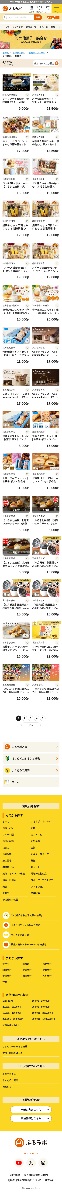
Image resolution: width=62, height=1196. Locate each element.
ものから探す (19, 52)
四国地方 (27, 976)
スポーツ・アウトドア (42, 880)
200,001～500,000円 (13, 1019)
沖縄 (5, 982)
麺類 (33, 860)
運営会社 (50, 1180)
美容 (5, 886)
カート (47, 12)
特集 (53, 27)
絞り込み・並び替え (44, 63)
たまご (6, 847)
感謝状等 (35, 893)
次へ (31, 725)
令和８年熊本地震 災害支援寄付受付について (31, 1)
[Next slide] (59, 27)
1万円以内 (8, 1001)
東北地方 (47, 964)
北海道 (26, 964)
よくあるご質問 (10, 1080)
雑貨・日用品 (9, 880)
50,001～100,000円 (12, 1013)
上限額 (31, 12)
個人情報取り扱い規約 (36, 1175)
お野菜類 (35, 841)
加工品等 (7, 860)
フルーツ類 (8, 834)
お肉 (33, 828)
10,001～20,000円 (41, 1001)
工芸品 (6, 893)
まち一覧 (44, 27)
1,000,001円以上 (11, 1025)
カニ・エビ (36, 834)
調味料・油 (8, 867)
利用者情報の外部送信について (24, 1180)
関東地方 (7, 970)
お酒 (33, 847)
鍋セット (35, 867)
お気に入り (40, 12)
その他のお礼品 (10, 899)
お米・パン (8, 828)
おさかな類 (8, 841)
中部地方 (27, 970)
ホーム (6, 52)
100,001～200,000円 (42, 1013)
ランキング (18, 27)
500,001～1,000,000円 (43, 1019)
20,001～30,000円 (12, 1007)
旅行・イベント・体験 (14, 873)
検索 (38, 17)
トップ (6, 27)
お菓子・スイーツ (37, 52)
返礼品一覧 (31, 27)
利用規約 (15, 1175)
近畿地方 (47, 970)
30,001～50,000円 (41, 1007)
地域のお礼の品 (39, 873)
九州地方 (47, 976)
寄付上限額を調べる (13, 1053)
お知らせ (7, 1087)
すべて (6, 821)
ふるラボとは (9, 1073)
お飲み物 (7, 854)
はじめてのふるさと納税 (15, 1046)
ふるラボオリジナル (41, 821)
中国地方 (7, 976)
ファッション (37, 886)
